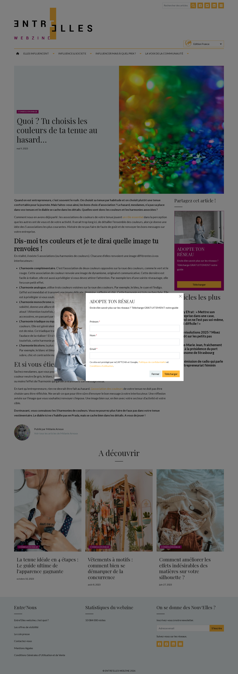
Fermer (155, 373)
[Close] (180, 296)
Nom (93, 335)
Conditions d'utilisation (101, 366)
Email (93, 348)
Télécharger (171, 373)
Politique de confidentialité (152, 362)
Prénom (95, 321)
